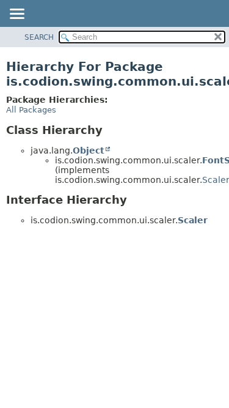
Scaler (193, 220)
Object (88, 150)
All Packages (31, 109)
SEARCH (39, 37)
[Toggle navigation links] (16, 14)
